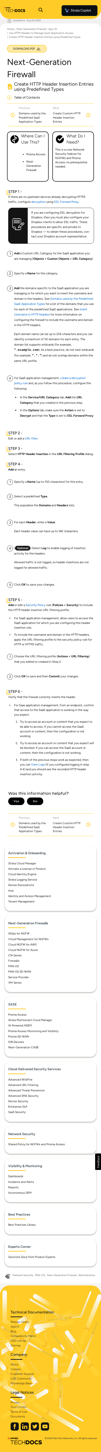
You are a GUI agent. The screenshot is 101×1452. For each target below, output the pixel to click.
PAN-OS (13, 966)
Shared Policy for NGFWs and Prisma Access (36, 1144)
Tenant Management (21, 901)
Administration (86, 1275)
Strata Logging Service (22, 879)
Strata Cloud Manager (22, 863)
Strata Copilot (81, 10)
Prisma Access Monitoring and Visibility (33, 1031)
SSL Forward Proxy (66, 201)
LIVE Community (21, 1378)
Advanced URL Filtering (23, 1085)
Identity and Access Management (29, 896)
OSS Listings (19, 1340)
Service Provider (18, 977)
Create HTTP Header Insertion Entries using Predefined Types (44, 37)
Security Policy (36, 605)
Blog (13, 1331)
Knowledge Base (21, 1383)
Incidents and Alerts (21, 1182)
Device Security (18, 1101)
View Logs (38, 764)
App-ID (52, 29)
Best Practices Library (22, 1224)
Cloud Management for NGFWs (28, 939)
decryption (38, 201)
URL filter (31, 438)
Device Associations (21, 885)
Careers (16, 1369)
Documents (18, 1416)
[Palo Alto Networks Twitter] (35, 1430)
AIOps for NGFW (19, 933)
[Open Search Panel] (40, 10)
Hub (11, 890)
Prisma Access (17, 1014)
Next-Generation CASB (23, 1047)
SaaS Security (17, 1112)
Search (15, 1326)
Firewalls (13, 960)
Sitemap (16, 1345)
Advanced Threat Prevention (26, 1090)
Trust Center (18, 1407)
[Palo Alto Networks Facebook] (15, 1430)
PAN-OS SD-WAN (19, 971)
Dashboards (15, 1176)
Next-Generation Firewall (31, 29)
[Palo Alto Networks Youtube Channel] (45, 1430)
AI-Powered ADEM (20, 1025)
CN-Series (15, 955)
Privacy (15, 1402)
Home (10, 29)
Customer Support (22, 1374)
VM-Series (15, 982)
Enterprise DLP (17, 1106)
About (14, 1364)
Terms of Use (19, 1411)
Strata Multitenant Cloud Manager (30, 1020)
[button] (98, 1161)
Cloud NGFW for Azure (23, 950)
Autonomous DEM (19, 1192)
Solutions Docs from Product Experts (31, 1257)
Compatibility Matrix (23, 1336)
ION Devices (16, 1042)
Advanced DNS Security (23, 1095)
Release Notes (20, 1322)
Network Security (22, 1275)
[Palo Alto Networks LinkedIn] (25, 1430)
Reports (13, 1187)
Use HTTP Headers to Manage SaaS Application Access (41, 33)
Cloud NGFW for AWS (22, 944)
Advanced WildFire (20, 1079)
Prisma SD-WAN (18, 1036)
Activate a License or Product (27, 868)
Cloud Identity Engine (22, 874)
